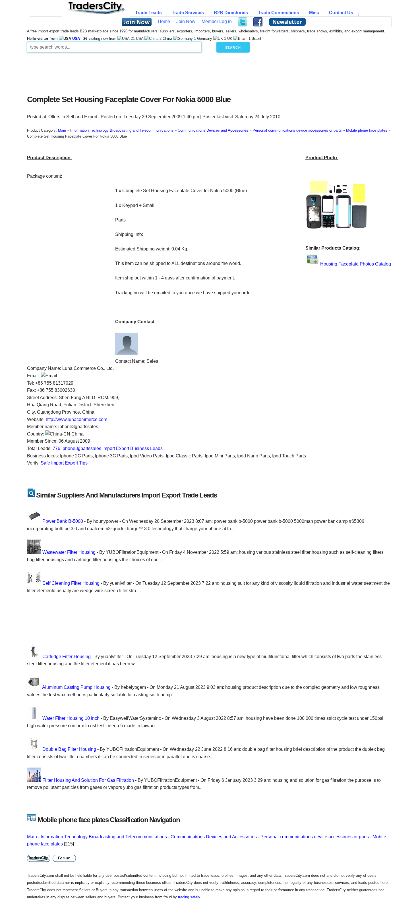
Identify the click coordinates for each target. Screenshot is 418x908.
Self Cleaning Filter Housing (71, 583)
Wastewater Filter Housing (69, 552)
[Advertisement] (165, 72)
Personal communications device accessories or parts (314, 836)
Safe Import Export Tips (64, 463)
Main (32, 836)
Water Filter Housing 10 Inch (71, 718)
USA (76, 38)
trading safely (189, 897)
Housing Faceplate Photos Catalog (355, 264)
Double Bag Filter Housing (69, 749)
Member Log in (217, 21)
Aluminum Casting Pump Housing (76, 687)
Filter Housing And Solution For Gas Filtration (88, 780)
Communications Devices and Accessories (214, 836)
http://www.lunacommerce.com (76, 419)
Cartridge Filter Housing (66, 656)
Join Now (185, 21)
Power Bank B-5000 (62, 521)
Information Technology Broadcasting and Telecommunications (104, 836)
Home (164, 21)
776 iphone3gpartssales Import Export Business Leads (108, 448)
